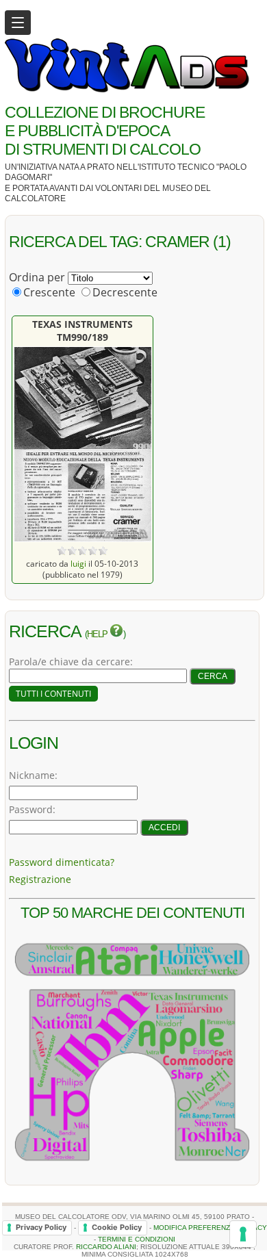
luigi (78, 563)
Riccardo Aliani (106, 1246)
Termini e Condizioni (136, 1239)
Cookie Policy (117, 1227)
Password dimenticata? (61, 862)
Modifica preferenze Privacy (210, 1227)
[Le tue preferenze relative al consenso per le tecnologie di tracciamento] (243, 1234)
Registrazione (40, 879)
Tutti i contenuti (53, 693)
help (98, 634)
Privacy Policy (41, 1227)
